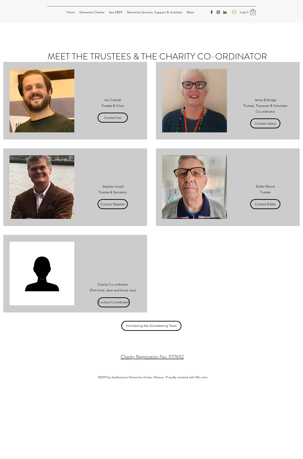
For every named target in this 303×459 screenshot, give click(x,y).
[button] (253, 12)
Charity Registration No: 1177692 (152, 356)
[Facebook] (211, 12)
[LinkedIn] (225, 12)
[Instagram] (218, 12)
